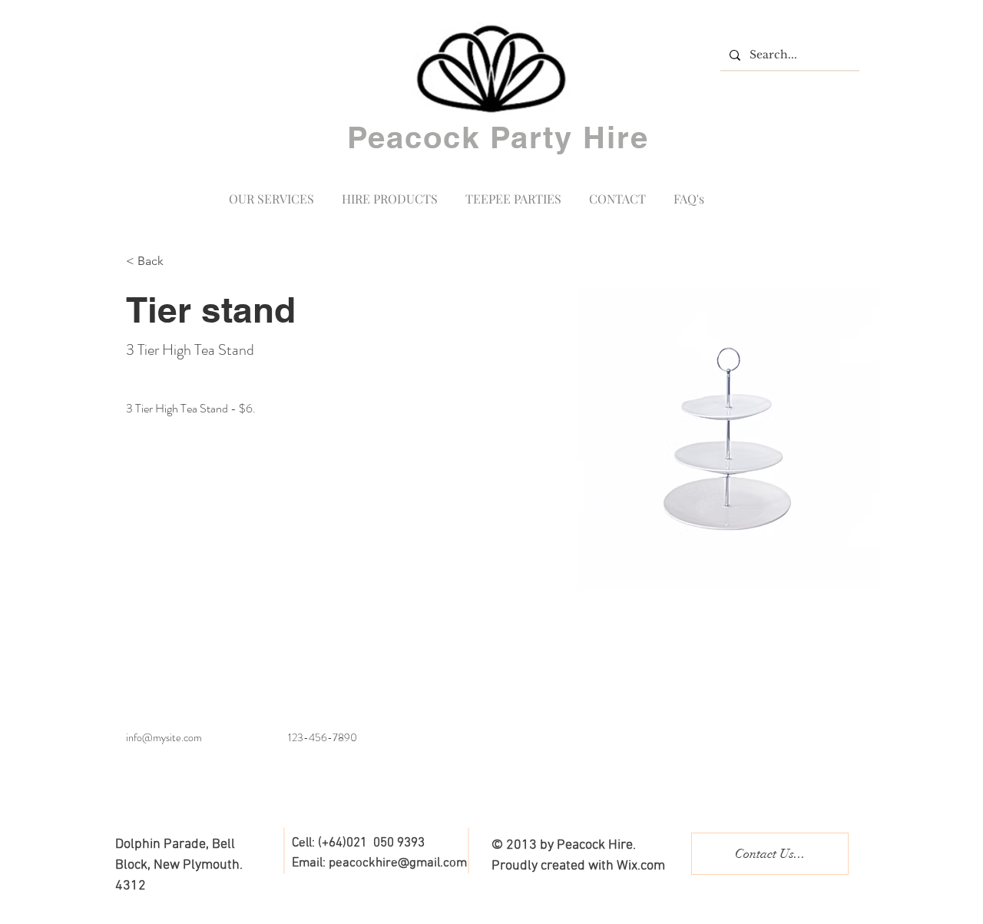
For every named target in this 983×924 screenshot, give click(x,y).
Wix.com (641, 866)
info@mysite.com (164, 737)
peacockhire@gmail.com (398, 863)
